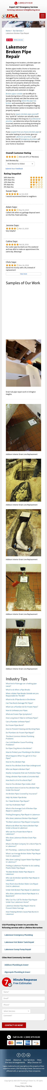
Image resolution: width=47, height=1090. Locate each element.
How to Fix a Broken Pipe (15, 762)
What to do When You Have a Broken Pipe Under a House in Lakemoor (22, 826)
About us (17, 1060)
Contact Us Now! (14, 1025)
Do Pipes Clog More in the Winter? (19, 748)
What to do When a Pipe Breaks (18, 689)
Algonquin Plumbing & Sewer (17, 972)
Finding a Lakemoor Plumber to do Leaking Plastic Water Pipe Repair (22, 866)
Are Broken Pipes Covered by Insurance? (21, 794)
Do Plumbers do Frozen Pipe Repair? (20, 732)
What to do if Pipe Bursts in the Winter (20, 699)
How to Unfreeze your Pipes (16, 710)
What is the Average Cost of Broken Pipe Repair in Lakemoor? (21, 809)
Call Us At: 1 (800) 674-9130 (26, 1036)
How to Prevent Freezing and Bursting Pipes (23, 729)
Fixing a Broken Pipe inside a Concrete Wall (22, 776)
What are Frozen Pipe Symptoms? (19, 714)
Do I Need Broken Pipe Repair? (17, 801)
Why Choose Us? (35, 1062)
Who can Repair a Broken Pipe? (18, 769)
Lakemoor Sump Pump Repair (18, 949)
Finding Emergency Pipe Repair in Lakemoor (23, 814)
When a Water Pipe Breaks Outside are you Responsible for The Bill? (22, 694)
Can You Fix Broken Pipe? (15, 805)
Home (8, 31)
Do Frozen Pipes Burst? (15, 725)
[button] (20, 164)
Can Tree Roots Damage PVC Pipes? (19, 703)
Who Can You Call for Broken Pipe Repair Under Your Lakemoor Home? (21, 900)
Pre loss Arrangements (15, 1062)
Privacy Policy (20, 1086)
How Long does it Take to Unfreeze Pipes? (22, 718)
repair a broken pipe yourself (27, 114)
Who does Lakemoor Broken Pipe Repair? (22, 818)
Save (10, 40)
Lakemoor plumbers (24, 136)
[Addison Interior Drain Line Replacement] (23, 427)
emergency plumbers (28, 139)
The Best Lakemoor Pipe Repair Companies (22, 822)
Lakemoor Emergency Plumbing (19, 935)
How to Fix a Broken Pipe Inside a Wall (20, 784)
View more (23, 274)
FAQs (39, 1060)
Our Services (17, 31)
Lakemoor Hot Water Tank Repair (19, 942)
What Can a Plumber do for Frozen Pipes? (22, 707)
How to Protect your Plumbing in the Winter (23, 752)
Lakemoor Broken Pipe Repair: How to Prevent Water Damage (20, 907)
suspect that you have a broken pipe (25, 132)
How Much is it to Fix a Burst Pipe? (19, 780)
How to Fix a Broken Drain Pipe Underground (23, 765)
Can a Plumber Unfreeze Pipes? (18, 721)
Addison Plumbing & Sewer (16, 964)
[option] (23, 341)
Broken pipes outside (14, 93)
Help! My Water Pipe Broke (16, 797)
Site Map (29, 1086)
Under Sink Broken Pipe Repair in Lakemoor (23, 890)
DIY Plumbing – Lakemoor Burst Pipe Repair (23, 850)
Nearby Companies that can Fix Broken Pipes (23, 773)
